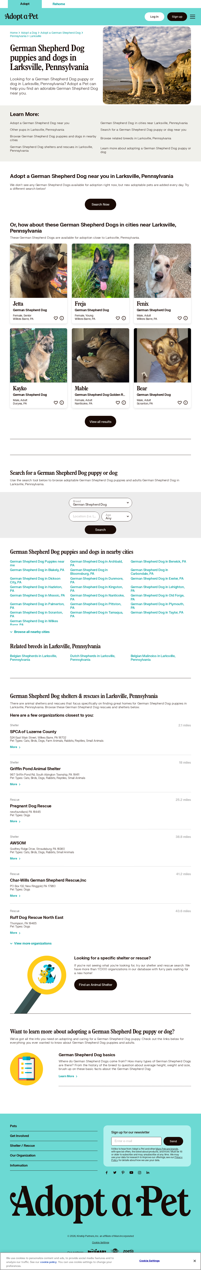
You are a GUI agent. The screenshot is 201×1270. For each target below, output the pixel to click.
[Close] (194, 1261)
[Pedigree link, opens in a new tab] (115, 1251)
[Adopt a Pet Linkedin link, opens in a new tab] (148, 1172)
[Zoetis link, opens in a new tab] (128, 1251)
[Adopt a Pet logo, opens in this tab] (100, 1208)
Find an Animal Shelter (95, 984)
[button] (55, 318)
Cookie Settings (100, 1242)
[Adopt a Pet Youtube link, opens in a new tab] (132, 1172)
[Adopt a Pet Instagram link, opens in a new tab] (140, 1172)
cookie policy (48, 1262)
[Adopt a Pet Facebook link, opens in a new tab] (107, 1172)
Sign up (177, 16)
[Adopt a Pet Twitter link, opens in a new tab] (116, 1172)
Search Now (101, 204)
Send (173, 1141)
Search (100, 529)
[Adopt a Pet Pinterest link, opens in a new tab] (124, 1172)
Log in (154, 16)
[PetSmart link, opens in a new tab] (97, 1251)
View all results (100, 421)
